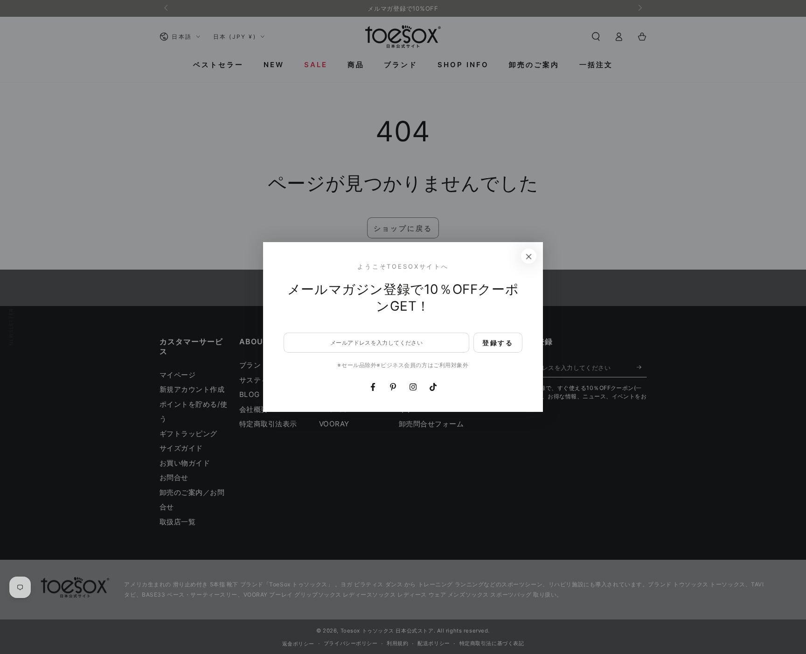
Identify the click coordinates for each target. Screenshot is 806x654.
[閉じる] (529, 256)
